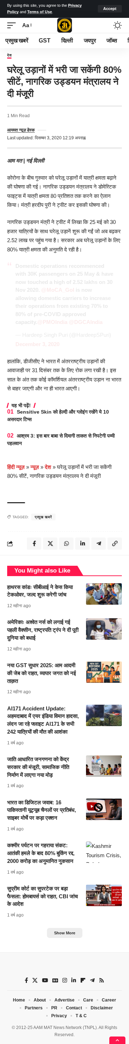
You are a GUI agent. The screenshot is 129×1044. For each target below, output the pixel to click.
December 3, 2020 (37, 344)
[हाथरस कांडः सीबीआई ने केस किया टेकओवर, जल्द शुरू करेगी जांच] (104, 594)
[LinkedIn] (74, 980)
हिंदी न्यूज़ (16, 467)
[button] (110, 9)
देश (9, 55)
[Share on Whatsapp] (66, 544)
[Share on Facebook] (34, 544)
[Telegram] (92, 980)
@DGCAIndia (85, 322)
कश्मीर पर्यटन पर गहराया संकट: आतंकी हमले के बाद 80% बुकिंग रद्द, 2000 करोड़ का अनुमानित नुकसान (41, 853)
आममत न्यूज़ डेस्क (21, 130)
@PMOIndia (52, 322)
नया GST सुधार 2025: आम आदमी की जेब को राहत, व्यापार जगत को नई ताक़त (41, 673)
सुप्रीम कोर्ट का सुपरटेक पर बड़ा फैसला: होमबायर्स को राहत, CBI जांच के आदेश (42, 896)
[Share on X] (50, 544)
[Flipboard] (82, 980)
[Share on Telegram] (98, 544)
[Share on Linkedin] (82, 544)
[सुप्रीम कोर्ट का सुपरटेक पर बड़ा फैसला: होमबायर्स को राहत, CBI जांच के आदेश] (104, 895)
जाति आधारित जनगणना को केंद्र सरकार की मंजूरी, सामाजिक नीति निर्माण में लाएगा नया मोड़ (38, 767)
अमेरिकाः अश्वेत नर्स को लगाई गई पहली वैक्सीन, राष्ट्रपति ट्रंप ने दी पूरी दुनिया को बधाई (42, 630)
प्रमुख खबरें (43, 517)
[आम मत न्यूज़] (64, 25)
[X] (34, 980)
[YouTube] (45, 980)
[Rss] (101, 980)
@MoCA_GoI (57, 290)
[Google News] (55, 980)
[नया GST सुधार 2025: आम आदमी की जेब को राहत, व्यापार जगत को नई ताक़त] (104, 672)
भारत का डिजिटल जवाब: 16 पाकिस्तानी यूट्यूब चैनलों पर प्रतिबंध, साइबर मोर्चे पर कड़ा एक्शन (41, 810)
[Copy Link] (115, 544)
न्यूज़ (34, 467)
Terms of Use (39, 12)
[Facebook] (26, 980)
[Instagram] (65, 980)
